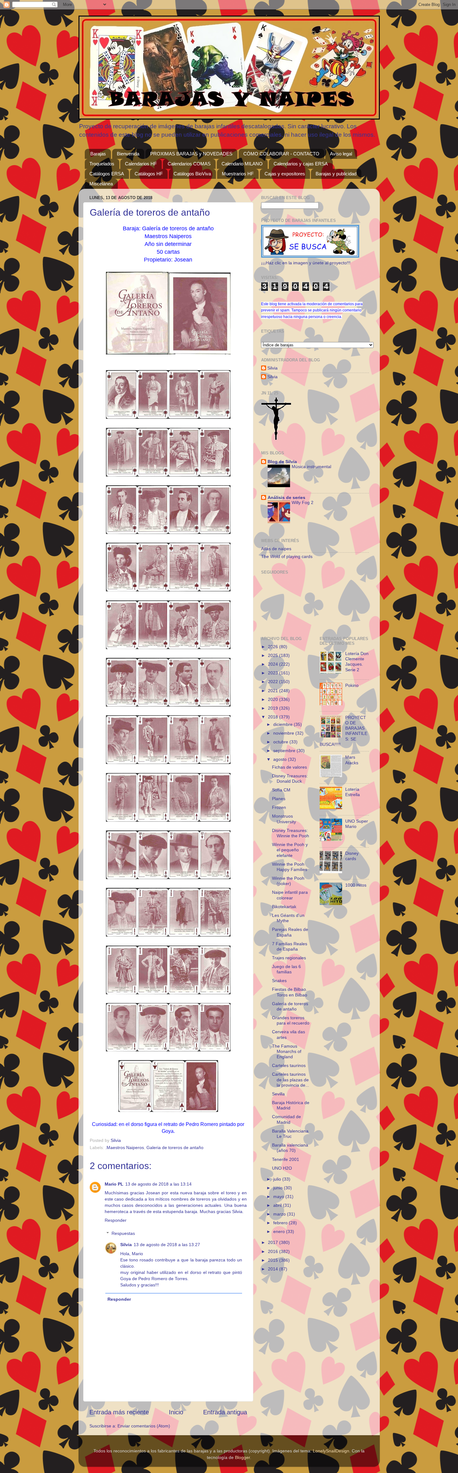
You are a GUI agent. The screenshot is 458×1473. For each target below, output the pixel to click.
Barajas (98, 153)
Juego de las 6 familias (286, 969)
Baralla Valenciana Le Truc (290, 1133)
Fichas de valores (289, 767)
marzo (280, 1213)
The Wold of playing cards (286, 556)
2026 (273, 646)
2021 (273, 690)
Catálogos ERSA (106, 173)
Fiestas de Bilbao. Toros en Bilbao (289, 992)
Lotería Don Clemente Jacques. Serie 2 (357, 661)
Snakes (279, 980)
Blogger (242, 1457)
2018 (273, 716)
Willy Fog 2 (302, 502)
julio (277, 1179)
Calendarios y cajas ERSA (301, 163)
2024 (273, 664)
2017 (273, 1242)
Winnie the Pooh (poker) (288, 881)
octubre (281, 741)
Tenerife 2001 (285, 1159)
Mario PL (114, 1184)
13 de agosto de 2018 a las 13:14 (158, 1184)
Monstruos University (284, 819)
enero (279, 1231)
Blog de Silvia (282, 461)
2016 (273, 1251)
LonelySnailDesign (331, 1450)
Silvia (126, 1244)
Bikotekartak (284, 906)
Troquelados (101, 163)
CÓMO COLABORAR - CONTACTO (281, 153)
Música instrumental (311, 466)
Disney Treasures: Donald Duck (290, 778)
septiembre (285, 750)
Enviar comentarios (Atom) (143, 1425)
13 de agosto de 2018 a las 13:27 (167, 1244)
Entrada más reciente (119, 1412)
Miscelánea (101, 183)
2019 (273, 708)
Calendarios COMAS (189, 163)
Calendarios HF (141, 163)
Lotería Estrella (352, 792)
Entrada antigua (225, 1412)
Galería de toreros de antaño (290, 1006)
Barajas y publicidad (336, 173)
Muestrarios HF (238, 173)
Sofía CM (281, 789)
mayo (279, 1196)
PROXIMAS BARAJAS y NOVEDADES (191, 153)
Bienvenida (128, 153)
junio (278, 1187)
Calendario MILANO (242, 163)
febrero (281, 1222)
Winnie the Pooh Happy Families (289, 867)
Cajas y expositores (285, 173)
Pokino (352, 685)
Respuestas (123, 1233)
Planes (278, 798)
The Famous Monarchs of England (286, 1051)
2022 (273, 681)
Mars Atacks (351, 760)
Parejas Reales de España (290, 932)
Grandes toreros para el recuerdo (290, 1020)
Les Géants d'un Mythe (288, 918)
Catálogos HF (149, 173)
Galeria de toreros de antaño (174, 1147)
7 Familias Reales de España (289, 946)
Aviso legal (341, 153)
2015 (273, 1260)
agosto (280, 759)
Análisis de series (286, 497)
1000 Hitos (355, 885)
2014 (273, 1268)
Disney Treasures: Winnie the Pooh (290, 833)
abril (278, 1205)
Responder (115, 1220)
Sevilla (278, 1093)
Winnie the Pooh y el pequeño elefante (290, 850)
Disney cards (352, 856)
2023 (273, 672)
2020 (273, 699)
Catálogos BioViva (192, 173)
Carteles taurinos (289, 1065)
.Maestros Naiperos (124, 1147)
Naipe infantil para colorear (290, 895)
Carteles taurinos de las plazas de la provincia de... (290, 1080)
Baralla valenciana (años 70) (290, 1148)
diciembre (283, 724)
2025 (273, 655)
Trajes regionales (289, 957)
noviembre (284, 733)
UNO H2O (282, 1168)
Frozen (279, 807)
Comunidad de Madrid (286, 1119)
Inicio (176, 1412)
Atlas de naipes (276, 548)
